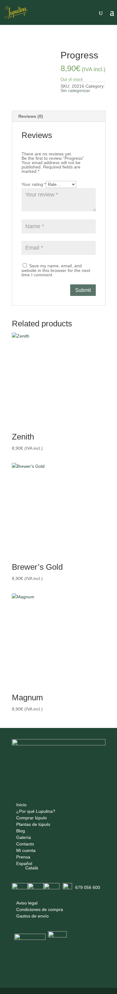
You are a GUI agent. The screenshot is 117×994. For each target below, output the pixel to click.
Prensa (23, 856)
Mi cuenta (26, 850)
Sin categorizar (39, 44)
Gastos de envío (32, 915)
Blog (20, 830)
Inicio (21, 804)
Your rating (34, 184)
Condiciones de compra (39, 909)
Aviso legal (26, 902)
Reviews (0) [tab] (30, 116)
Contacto (25, 843)
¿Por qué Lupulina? (35, 811)
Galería (23, 837)
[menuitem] (35, 863)
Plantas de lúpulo (33, 824)
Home (17, 44)
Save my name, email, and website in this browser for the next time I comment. (56, 270)
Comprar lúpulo (31, 817)
